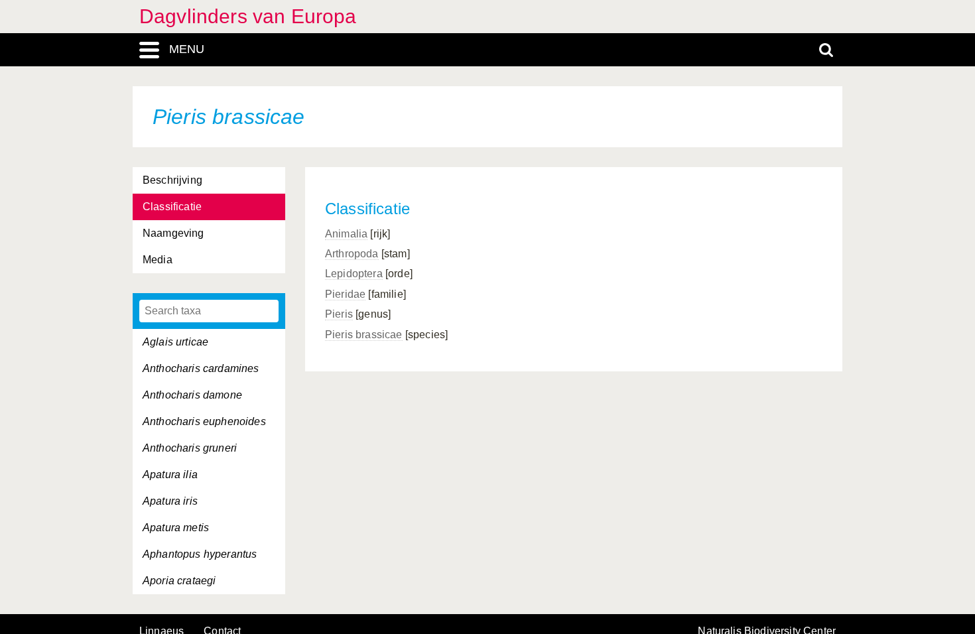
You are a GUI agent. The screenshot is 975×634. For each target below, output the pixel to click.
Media (157, 259)
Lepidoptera (354, 273)
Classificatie (172, 206)
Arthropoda (352, 253)
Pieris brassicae (364, 334)
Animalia (346, 233)
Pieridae (345, 294)
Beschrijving (172, 180)
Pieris (339, 314)
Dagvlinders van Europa (248, 16)
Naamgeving (173, 233)
